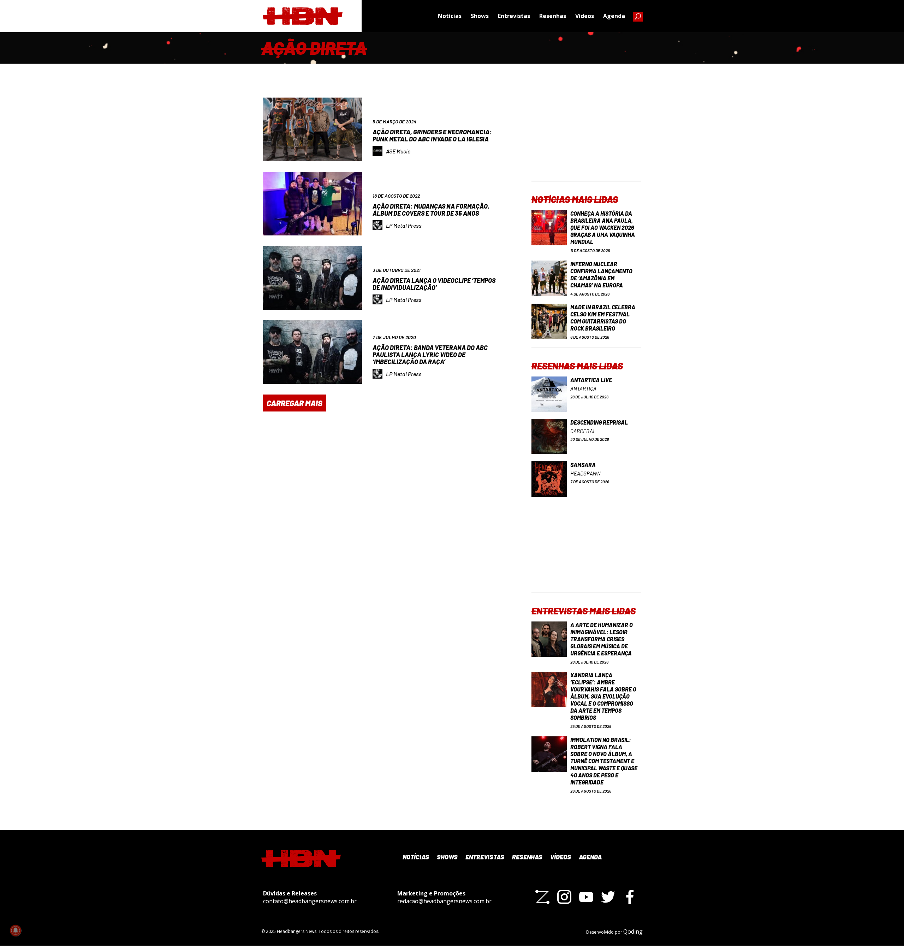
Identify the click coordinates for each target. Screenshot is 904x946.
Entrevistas (514, 16)
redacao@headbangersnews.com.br (444, 901)
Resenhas (552, 16)
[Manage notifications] (15, 930)
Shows (480, 16)
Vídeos (584, 16)
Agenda (614, 16)
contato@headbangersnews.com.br (310, 901)
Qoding (633, 931)
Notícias (450, 16)
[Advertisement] (586, 136)
